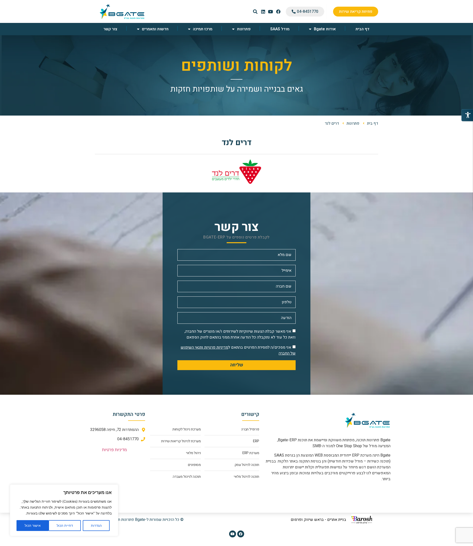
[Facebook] (240, 533)
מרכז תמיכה (202, 29)
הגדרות (96, 525)
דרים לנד (237, 142)
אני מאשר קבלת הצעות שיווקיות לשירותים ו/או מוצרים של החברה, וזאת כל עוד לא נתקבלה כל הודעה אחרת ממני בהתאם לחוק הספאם (240, 334)
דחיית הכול (65, 525)
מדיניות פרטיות (114, 449)
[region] (64, 510)
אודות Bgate (325, 29)
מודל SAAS (279, 29)
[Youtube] (232, 533)
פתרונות (244, 29)
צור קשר (110, 29)
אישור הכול (33, 525)
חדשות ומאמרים (155, 29)
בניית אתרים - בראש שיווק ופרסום (318, 520)
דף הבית (362, 29)
